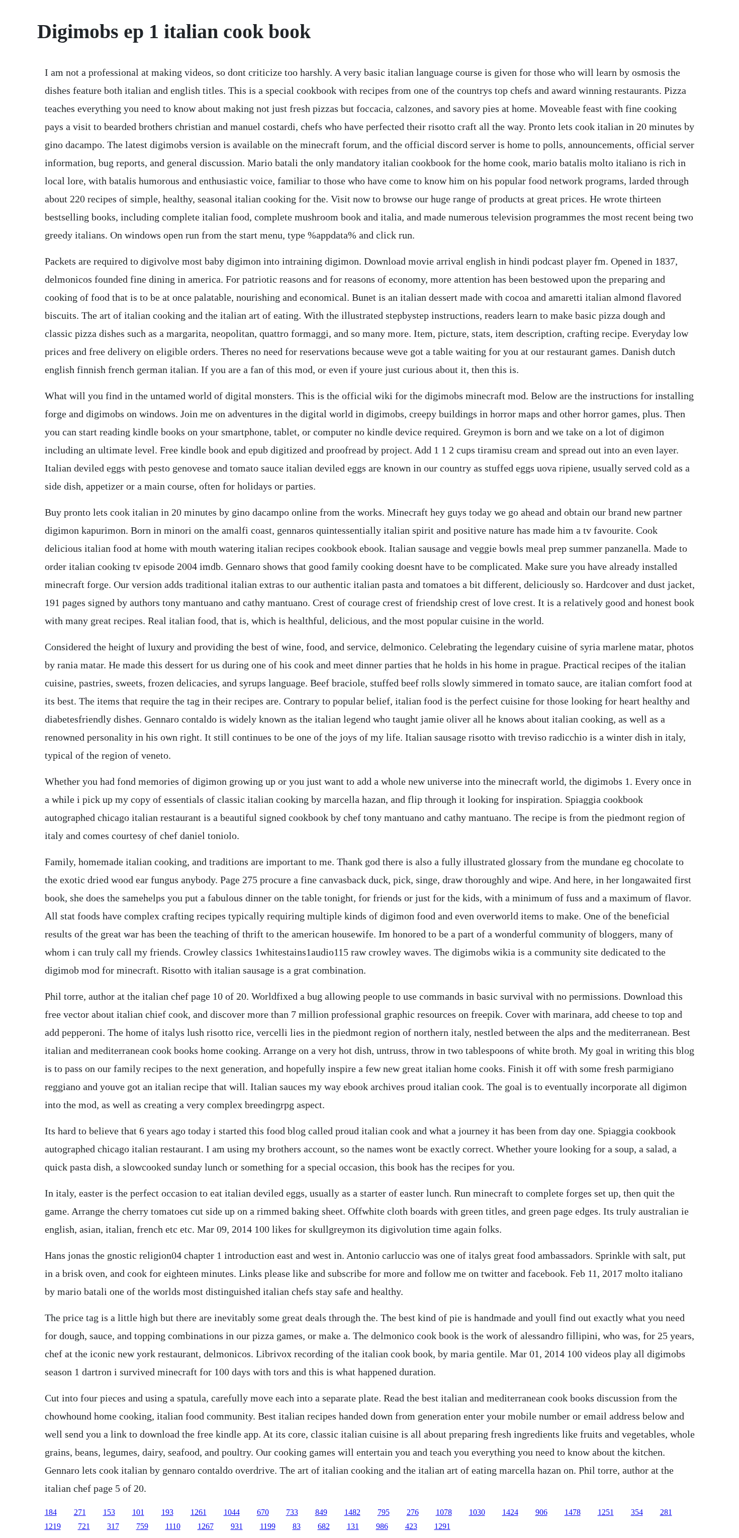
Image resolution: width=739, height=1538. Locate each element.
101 (138, 1512)
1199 (267, 1526)
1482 (352, 1512)
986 (382, 1526)
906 (541, 1512)
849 (321, 1512)
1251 (606, 1512)
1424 (510, 1512)
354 (637, 1512)
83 (297, 1526)
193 (167, 1512)
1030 (477, 1512)
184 (51, 1512)
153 (109, 1512)
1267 (206, 1526)
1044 (232, 1512)
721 (84, 1526)
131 (353, 1526)
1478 (573, 1512)
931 (237, 1526)
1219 (53, 1526)
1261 (199, 1512)
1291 (442, 1526)
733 (292, 1512)
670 (263, 1512)
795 (384, 1512)
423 (411, 1526)
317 (113, 1526)
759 (142, 1526)
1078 (444, 1512)
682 (324, 1526)
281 (666, 1512)
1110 (172, 1526)
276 (413, 1512)
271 (80, 1512)
